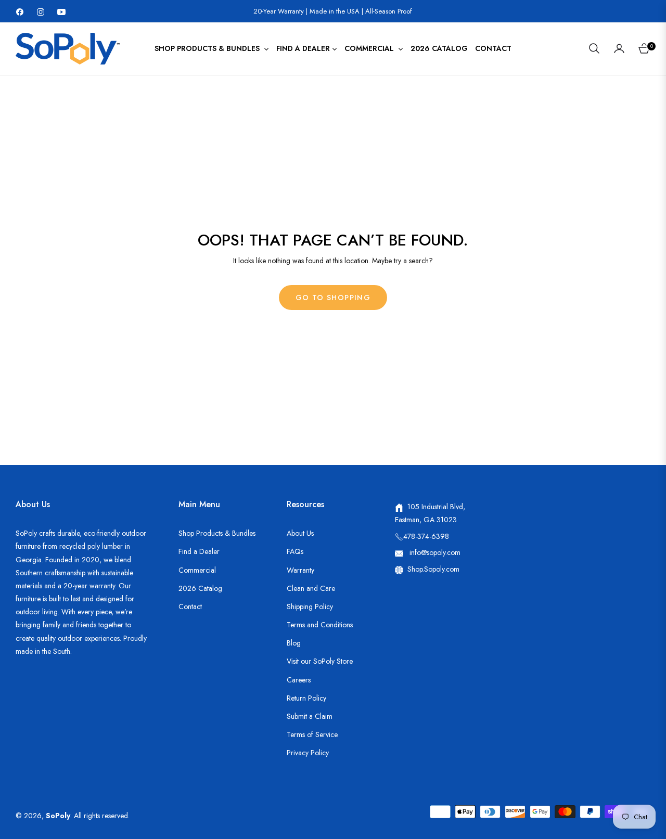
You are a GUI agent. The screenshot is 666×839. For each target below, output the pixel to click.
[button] (594, 48)
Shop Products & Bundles (216, 533)
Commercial (197, 570)
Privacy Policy (308, 752)
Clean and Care (311, 588)
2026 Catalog (200, 588)
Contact (190, 606)
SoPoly (58, 815)
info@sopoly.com (433, 552)
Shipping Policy (310, 606)
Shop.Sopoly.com (433, 569)
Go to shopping (333, 297)
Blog (294, 643)
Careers (299, 680)
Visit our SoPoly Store (320, 661)
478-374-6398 (426, 536)
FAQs (295, 551)
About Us (300, 533)
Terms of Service (312, 734)
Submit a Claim (309, 716)
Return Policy (306, 698)
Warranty (300, 570)
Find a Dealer (199, 551)
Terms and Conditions (320, 624)
